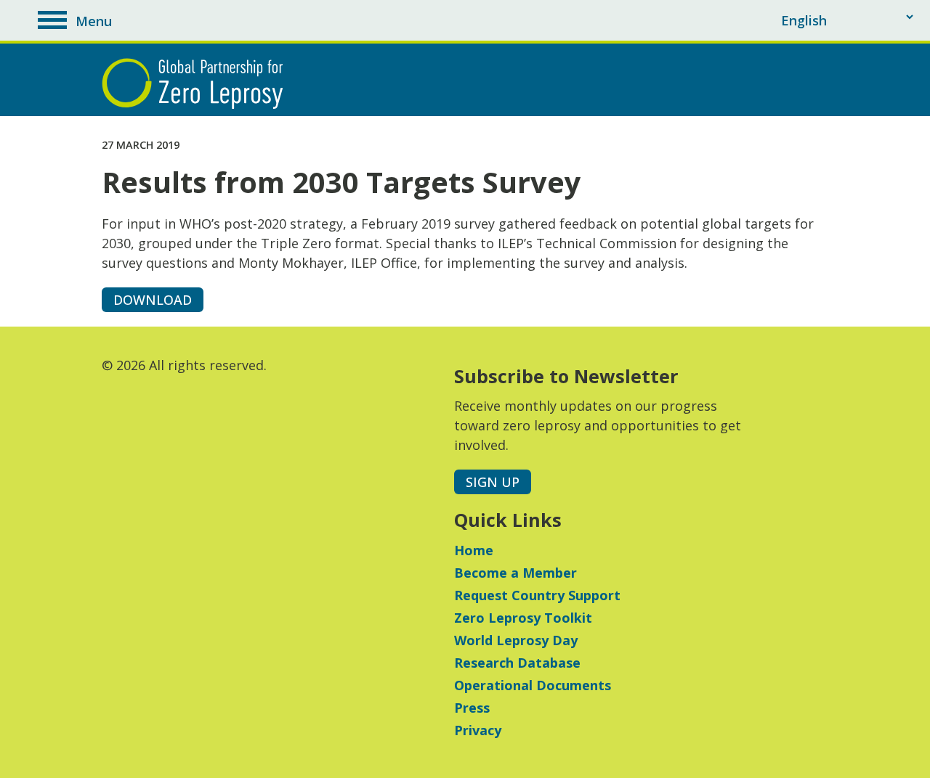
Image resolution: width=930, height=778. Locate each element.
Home (473, 550)
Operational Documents (532, 685)
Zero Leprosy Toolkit (523, 617)
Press (472, 707)
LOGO (196, 83)
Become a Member (515, 572)
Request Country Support (537, 595)
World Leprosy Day (516, 640)
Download (152, 299)
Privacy (477, 730)
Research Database (517, 662)
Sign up (492, 482)
